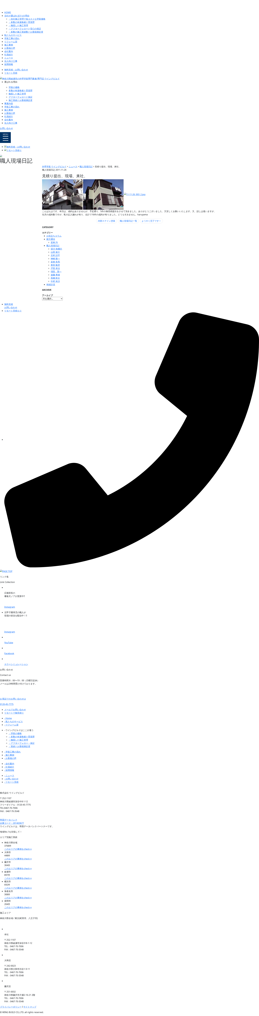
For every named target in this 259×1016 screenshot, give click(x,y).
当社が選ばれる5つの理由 (16, 15)
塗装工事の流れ (11, 38)
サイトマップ (29, 1006)
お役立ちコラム (54, 235)
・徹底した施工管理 (18, 25)
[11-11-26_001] (62, 194)
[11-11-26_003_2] (134, 194)
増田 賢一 (56, 271)
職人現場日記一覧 (128, 220)
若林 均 (54, 242)
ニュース (8, 57)
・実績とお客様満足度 (19, 746)
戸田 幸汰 (55, 268)
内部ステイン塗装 (106, 220)
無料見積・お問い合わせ (16, 69)
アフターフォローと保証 (20, 97)
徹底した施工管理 (17, 93)
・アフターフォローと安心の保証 (25, 28)
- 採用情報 (9, 770)
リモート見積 (10, 72)
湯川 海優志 (56, 248)
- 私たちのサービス (13, 721)
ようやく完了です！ (151, 220)
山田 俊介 (55, 252)
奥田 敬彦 (55, 265)
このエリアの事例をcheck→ (18, 849)
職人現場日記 (52, 245)
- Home (8, 718)
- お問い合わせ (11, 778)
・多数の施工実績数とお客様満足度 (26, 31)
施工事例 (8, 44)
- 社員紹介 (9, 766)
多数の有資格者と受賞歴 (20, 90)
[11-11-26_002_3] (103, 194)
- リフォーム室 (11, 724)
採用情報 (8, 64)
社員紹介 (8, 54)
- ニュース (9, 775)
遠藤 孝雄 (55, 274)
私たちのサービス (13, 35)
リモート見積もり (13, 310)
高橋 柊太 (55, 278)
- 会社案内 (9, 763)
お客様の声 (9, 48)
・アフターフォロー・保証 (22, 743)
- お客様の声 (10, 758)
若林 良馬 (55, 261)
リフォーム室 (10, 41)
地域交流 (50, 284)
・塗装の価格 (15, 733)
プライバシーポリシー (11, 1006)
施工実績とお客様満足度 (20, 100)
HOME (7, 12)
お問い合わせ (6, 128)
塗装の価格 (14, 87)
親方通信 (50, 239)
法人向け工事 (10, 61)
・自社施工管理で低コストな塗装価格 (27, 18)
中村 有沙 (55, 281)
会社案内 (8, 51)
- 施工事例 (9, 755)
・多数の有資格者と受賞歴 (22, 22)
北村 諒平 (55, 255)
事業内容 (8, 103)
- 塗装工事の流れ (12, 751)
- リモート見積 (11, 782)
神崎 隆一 (55, 258)
